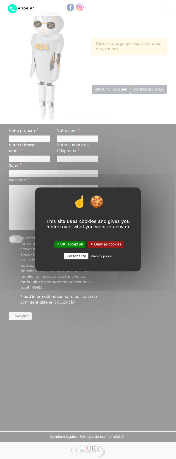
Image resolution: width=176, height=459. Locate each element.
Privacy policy (101, 256)
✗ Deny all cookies (105, 244)
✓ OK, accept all (69, 244)
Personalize (76, 256)
